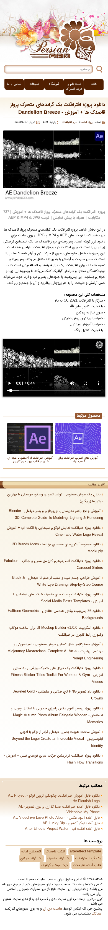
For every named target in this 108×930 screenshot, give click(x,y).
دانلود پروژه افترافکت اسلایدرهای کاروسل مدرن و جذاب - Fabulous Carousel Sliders (53, 564)
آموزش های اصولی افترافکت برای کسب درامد (78, 460)
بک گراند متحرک (58, 858)
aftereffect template (85, 851)
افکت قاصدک (55, 851)
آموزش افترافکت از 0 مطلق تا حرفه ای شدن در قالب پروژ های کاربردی (30, 460)
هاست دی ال (52, 908)
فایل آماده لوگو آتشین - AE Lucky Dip (71, 823)
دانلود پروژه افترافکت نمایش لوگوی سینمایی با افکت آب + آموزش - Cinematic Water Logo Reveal (54, 531)
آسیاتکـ (97, 913)
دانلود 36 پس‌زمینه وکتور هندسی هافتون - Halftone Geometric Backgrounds (55, 614)
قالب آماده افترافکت (87, 865)
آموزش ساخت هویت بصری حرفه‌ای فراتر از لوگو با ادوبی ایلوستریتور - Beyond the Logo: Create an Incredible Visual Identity (57, 739)
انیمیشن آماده (31, 851)
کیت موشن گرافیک (54, 865)
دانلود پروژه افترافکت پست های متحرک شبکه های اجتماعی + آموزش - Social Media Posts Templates (57, 598)
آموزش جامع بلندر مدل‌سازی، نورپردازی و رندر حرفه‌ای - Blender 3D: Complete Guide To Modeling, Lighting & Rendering (56, 514)
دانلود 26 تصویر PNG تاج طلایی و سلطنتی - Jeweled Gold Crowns (58, 695)
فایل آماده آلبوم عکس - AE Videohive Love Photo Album (56, 818)
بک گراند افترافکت (88, 858)
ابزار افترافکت (69, 122)
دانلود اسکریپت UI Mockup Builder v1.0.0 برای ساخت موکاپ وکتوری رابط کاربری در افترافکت (56, 631)
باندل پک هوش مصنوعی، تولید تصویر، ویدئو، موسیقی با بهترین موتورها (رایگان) (55, 498)
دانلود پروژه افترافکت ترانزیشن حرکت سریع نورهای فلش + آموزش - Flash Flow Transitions (53, 759)
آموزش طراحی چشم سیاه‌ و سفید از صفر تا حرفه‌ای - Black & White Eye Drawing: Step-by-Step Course (57, 581)
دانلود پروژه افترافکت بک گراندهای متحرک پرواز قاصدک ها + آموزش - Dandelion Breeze (57, 108)
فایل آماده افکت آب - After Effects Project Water (62, 829)
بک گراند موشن (31, 858)
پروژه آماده (87, 122)
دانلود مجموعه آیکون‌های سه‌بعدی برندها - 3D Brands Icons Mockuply (57, 548)
